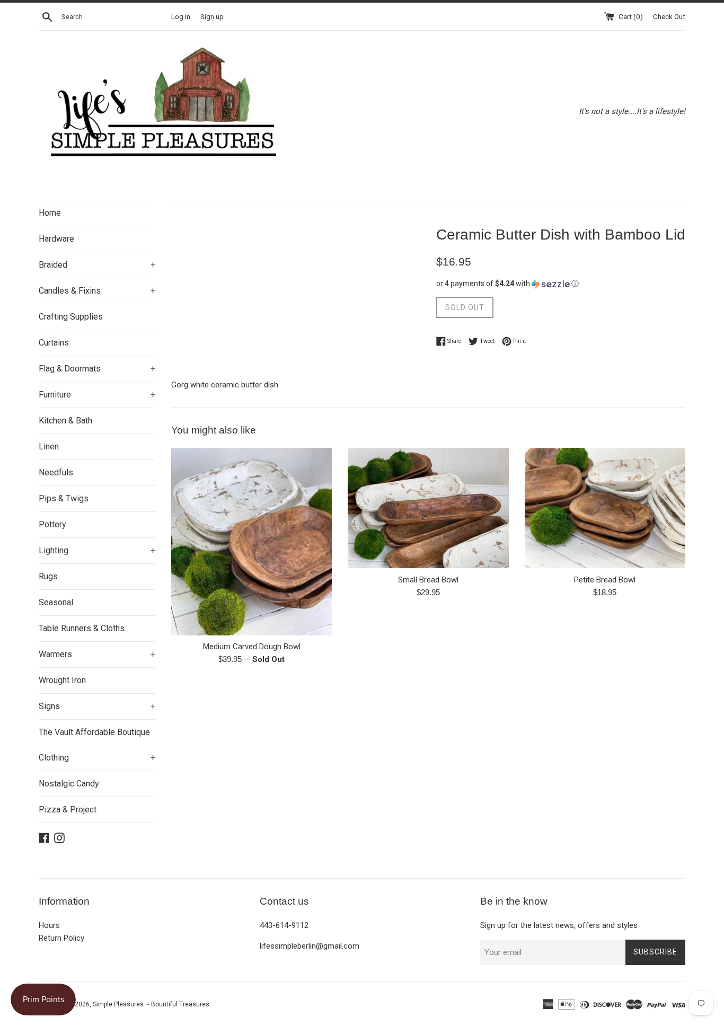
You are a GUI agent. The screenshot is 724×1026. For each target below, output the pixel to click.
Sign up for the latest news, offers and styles (559, 925)
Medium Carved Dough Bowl (252, 646)
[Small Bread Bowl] (428, 508)
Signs (97, 706)
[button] (560, 284)
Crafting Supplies (71, 317)
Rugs (48, 576)
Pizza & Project (67, 809)
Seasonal (56, 602)
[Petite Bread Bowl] (605, 508)
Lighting (97, 550)
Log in (180, 16)
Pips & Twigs (64, 498)
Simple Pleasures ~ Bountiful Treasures (151, 1004)
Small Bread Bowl (428, 580)
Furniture (97, 395)
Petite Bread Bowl (604, 580)
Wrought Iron (62, 680)
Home (50, 213)
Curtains (54, 343)
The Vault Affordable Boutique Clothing (97, 745)
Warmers (97, 654)
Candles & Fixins (97, 291)
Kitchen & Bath (65, 420)
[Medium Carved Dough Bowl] (251, 541)
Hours (49, 925)
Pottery (52, 524)
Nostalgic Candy (69, 784)
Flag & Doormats (97, 369)
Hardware (56, 239)
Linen (49, 446)
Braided (97, 265)
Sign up (212, 16)
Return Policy (61, 938)
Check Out (669, 16)
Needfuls (56, 472)
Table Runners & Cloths (82, 628)
